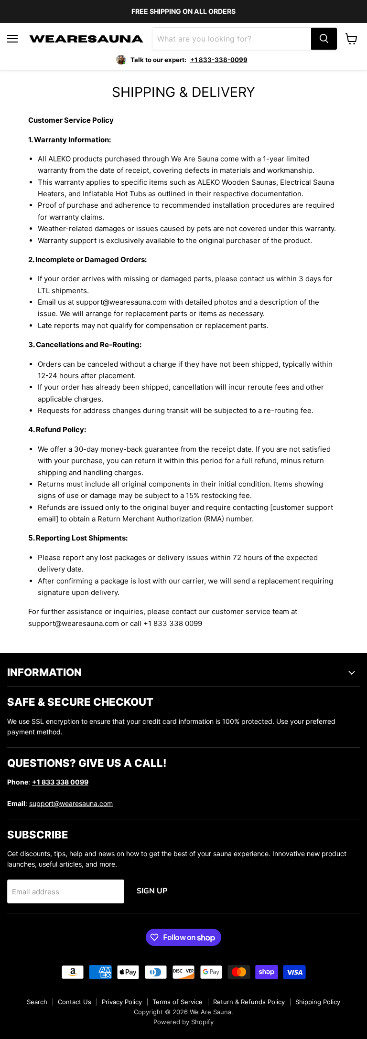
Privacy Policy (122, 1002)
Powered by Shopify (183, 1022)
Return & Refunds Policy (249, 1002)
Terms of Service (177, 1002)
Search (37, 1002)
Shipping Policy (317, 1002)
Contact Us (74, 1002)
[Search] (324, 39)
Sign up (152, 891)
